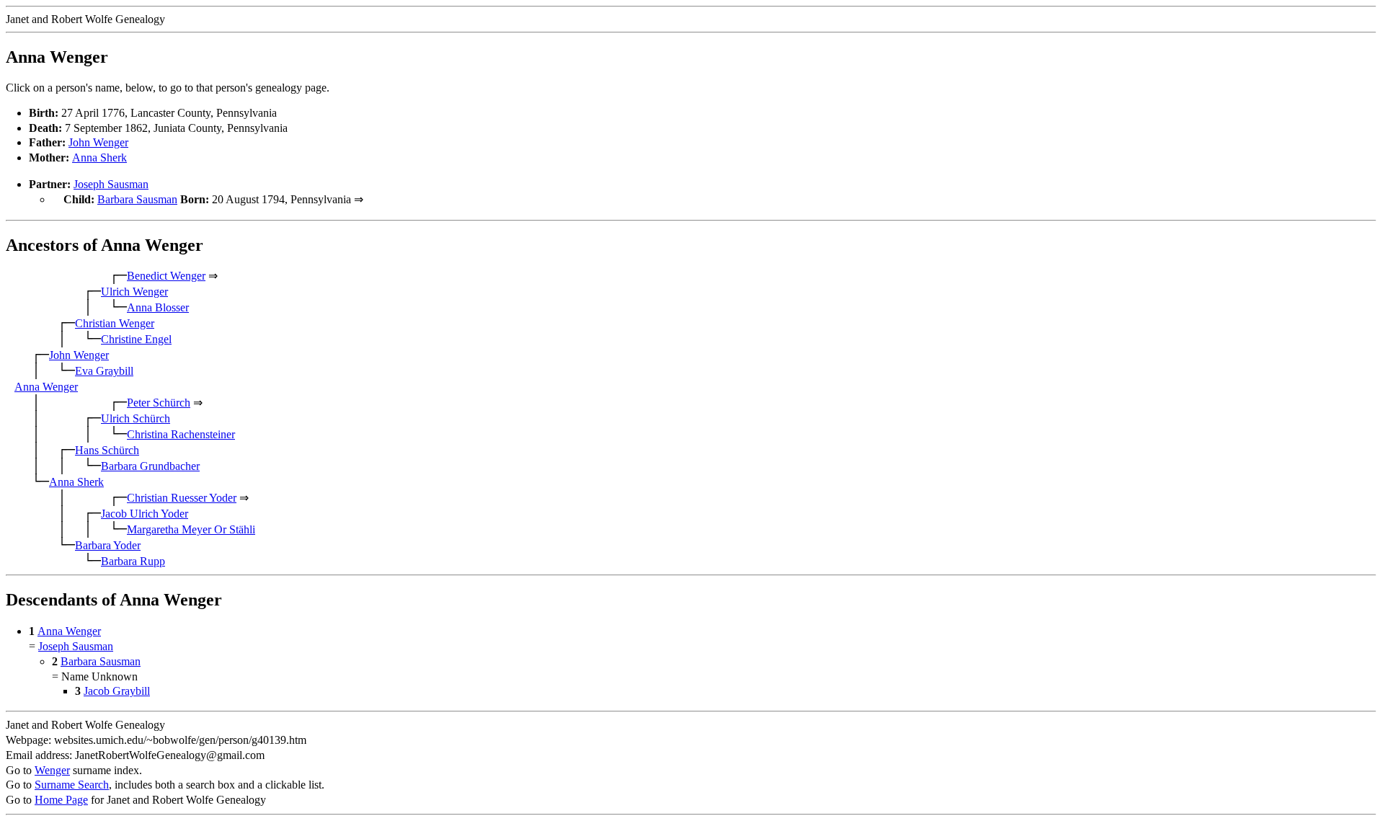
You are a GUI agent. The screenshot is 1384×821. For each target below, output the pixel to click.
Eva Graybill (104, 371)
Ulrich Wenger (134, 291)
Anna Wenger (46, 387)
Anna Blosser (158, 307)
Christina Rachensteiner (181, 434)
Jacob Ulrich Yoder (144, 513)
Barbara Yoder (108, 545)
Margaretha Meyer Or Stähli (191, 529)
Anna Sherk (99, 157)
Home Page (61, 800)
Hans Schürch (107, 450)
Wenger (52, 770)
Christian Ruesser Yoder (181, 498)
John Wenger (98, 142)
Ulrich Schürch (135, 418)
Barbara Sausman (137, 199)
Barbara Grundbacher (150, 466)
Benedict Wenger (166, 276)
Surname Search (72, 784)
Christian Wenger (114, 323)
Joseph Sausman (111, 184)
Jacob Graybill (117, 691)
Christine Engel (136, 339)
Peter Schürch (158, 402)
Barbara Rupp (133, 561)
